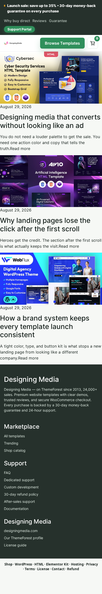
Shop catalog (15, 450)
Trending (11, 443)
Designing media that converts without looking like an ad (50, 121)
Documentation (16, 508)
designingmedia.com (21, 531)
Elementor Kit (57, 564)
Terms (30, 569)
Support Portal (19, 29)
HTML (39, 564)
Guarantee (58, 21)
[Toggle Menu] (32, 43)
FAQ (7, 473)
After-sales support (19, 501)
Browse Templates (62, 43)
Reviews (39, 21)
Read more (20, 148)
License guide (15, 545)
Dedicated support (19, 480)
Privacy (92, 564)
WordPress (23, 564)
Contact (58, 569)
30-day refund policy (21, 494)
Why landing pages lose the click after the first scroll (45, 224)
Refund (73, 569)
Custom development (21, 487)
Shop (8, 564)
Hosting (77, 564)
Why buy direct (17, 21)
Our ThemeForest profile (23, 538)
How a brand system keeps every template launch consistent (44, 326)
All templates (14, 436)
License (43, 569)
